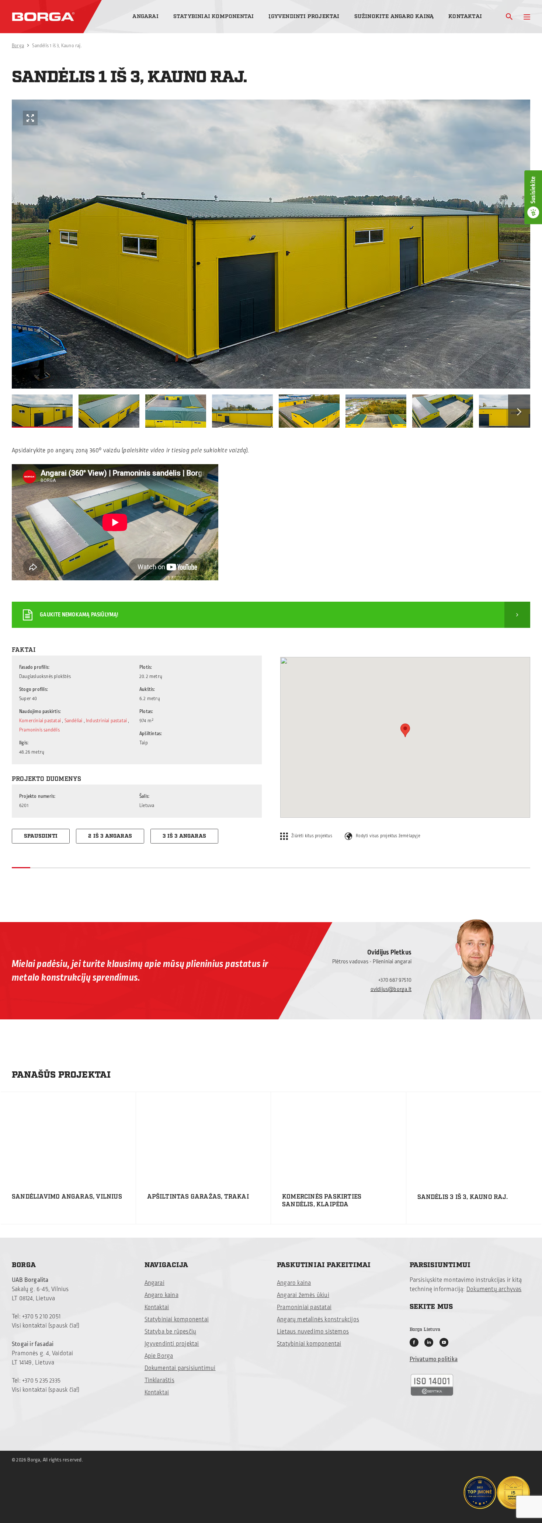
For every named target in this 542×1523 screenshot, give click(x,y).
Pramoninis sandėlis (39, 730)
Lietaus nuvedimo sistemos (313, 1331)
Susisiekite (533, 190)
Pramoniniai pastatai (304, 1307)
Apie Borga (159, 1356)
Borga (18, 45)
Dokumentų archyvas (494, 1289)
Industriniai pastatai (106, 720)
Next (519, 411)
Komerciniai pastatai (40, 720)
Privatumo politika (434, 1359)
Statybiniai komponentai (213, 16)
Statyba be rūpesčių (171, 1331)
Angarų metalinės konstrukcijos (318, 1319)
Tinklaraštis (159, 1380)
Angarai (145, 16)
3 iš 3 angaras (184, 836)
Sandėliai (74, 720)
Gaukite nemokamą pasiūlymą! (79, 615)
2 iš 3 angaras (110, 836)
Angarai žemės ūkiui (303, 1295)
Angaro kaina (161, 1295)
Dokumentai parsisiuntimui (180, 1368)
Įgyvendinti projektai (303, 16)
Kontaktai (465, 16)
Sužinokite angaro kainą (394, 16)
